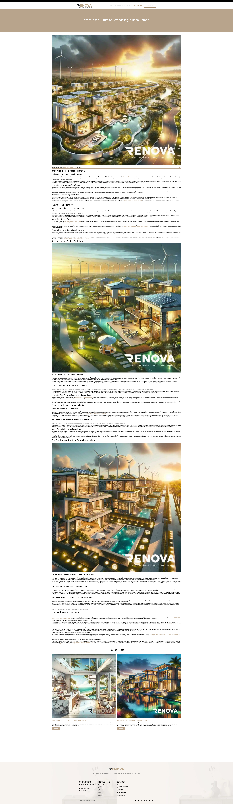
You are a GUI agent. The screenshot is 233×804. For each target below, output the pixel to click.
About (114, 5)
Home (111, 5)
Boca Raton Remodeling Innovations (131, 176)
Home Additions (120, 789)
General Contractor (121, 784)
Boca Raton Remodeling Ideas (70, 167)
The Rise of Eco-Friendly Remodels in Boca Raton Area (94, 413)
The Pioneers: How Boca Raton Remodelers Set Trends (132, 720)
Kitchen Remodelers (121, 792)
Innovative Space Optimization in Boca (72, 221)
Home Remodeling (121, 795)
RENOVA (84, 800)
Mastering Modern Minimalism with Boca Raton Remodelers (135, 226)
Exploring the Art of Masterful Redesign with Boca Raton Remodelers (164, 634)
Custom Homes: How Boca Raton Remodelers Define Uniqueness (74, 643)
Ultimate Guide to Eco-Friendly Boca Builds (133, 200)
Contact (128, 5)
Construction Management (122, 786)
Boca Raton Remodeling (103, 784)
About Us (100, 787)
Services (119, 5)
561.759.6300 (124, 1)
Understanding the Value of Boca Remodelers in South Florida (69, 720)
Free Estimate (149, 5)
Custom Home (120, 787)
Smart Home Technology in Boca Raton (107, 188)
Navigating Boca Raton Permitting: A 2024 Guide (83, 642)
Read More (56, 728)
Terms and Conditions (102, 794)
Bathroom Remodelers (122, 790)
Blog (123, 5)
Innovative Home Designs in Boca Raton (83, 397)
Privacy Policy (101, 792)
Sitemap (100, 795)
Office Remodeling (121, 794)
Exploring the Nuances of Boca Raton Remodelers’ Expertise (76, 238)
